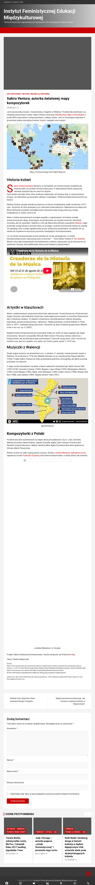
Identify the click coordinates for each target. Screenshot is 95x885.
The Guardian (79, 239)
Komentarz (12, 728)
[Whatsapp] (73, 684)
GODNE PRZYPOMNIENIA (19, 814)
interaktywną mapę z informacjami (69, 115)
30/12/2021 (10, 854)
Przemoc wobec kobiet (16, 832)
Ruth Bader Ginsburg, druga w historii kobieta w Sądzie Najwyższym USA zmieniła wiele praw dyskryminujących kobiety (76, 847)
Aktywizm (11, 829)
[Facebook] (61, 684)
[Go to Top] (88, 873)
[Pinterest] (86, 684)
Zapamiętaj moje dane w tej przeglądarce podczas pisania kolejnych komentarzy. (45, 794)
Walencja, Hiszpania (40, 94)
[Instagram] (65, 684)
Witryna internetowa (15, 782)
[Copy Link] (78, 684)
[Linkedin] (82, 684)
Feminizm (20, 829)
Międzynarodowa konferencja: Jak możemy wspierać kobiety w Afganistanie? (70, 701)
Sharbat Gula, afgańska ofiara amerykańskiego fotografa (22, 699)
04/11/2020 (40, 854)
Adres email (13, 771)
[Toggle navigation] (7, 30)
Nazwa (10, 760)
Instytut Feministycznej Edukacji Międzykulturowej (55, 880)
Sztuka (49, 832)
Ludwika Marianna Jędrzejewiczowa (70, 453)
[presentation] (86, 814)
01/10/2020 (69, 860)
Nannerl (78, 223)
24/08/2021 (11, 108)
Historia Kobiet (14, 94)
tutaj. (73, 654)
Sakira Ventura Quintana (23, 186)
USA (55, 832)
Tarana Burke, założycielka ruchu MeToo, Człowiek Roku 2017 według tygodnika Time (16, 844)
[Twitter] (69, 684)
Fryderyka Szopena (31, 455)
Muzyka (26, 94)
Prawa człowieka (73, 832)
